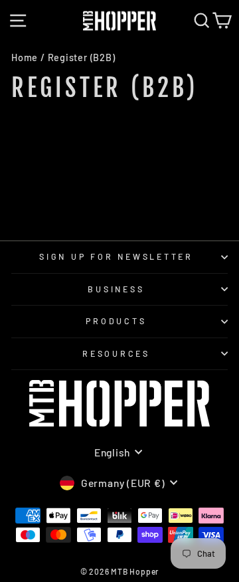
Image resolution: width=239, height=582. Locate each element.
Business (116, 289)
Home (24, 57)
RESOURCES (116, 353)
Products (116, 321)
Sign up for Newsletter (116, 256)
